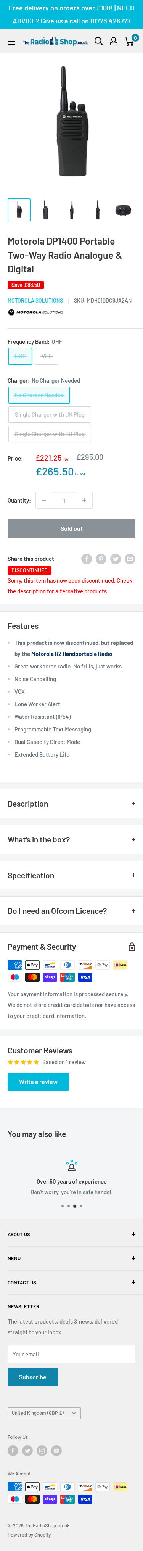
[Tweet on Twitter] (115, 558)
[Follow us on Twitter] (27, 1450)
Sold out (72, 528)
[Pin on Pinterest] (101, 558)
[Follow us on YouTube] (56, 1450)
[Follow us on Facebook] (13, 1450)
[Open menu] (11, 42)
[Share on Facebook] (86, 558)
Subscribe (33, 1376)
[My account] (113, 41)
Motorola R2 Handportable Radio (71, 653)
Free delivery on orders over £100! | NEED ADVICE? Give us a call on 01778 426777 (71, 14)
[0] (129, 41)
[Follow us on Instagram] (42, 1450)
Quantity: (19, 500)
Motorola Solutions (35, 300)
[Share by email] (130, 558)
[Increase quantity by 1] (84, 500)
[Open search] (99, 41)
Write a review (38, 1081)
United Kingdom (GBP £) (38, 1413)
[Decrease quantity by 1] (44, 500)
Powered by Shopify (29, 1535)
